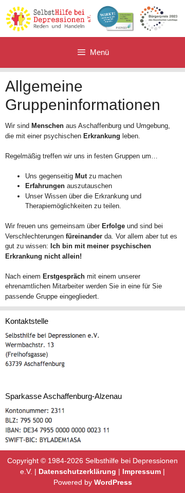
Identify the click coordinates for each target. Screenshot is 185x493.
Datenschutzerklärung (77, 471)
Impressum (141, 471)
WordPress (113, 482)
